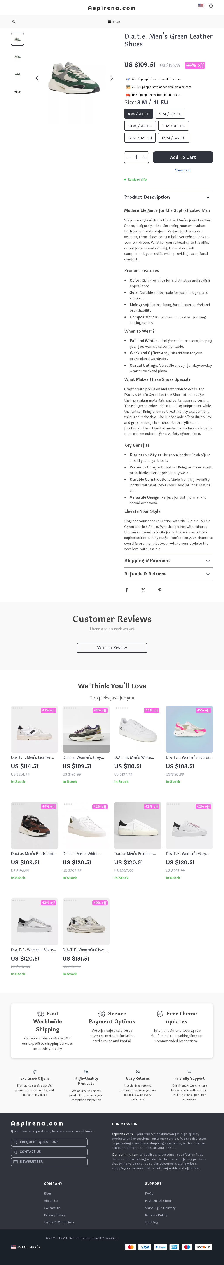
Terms (85, 1238)
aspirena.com (122, 1134)
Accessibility (110, 1238)
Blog (47, 1193)
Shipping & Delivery (160, 1208)
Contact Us (52, 1208)
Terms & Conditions (59, 1222)
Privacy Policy (55, 1215)
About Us (51, 1200)
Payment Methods (159, 1200)
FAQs (149, 1193)
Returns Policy (156, 1215)
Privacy (95, 1238)
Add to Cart (183, 157)
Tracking (151, 1222)
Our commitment (125, 1154)
